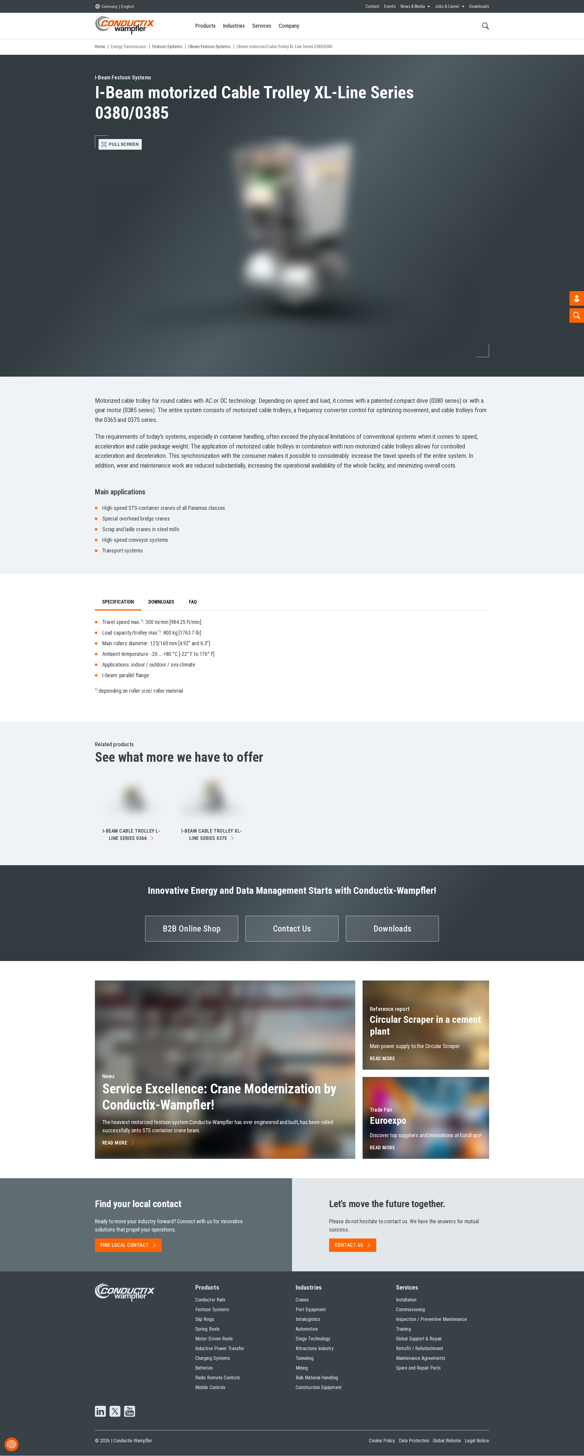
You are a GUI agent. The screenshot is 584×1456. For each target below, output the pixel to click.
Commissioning (410, 1309)
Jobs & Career (447, 6)
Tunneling (305, 1358)
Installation (406, 1300)
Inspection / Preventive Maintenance (431, 1319)
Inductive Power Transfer (219, 1348)
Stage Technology (313, 1339)
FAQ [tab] (193, 602)
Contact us (349, 1245)
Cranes (302, 1300)
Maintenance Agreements (420, 1358)
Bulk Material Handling (317, 1378)
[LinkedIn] (100, 1412)
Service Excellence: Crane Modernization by (219, 1097)
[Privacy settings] (12, 1444)
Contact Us (292, 929)
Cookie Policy (382, 1441)
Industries (234, 26)
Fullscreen (124, 144)
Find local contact (124, 1245)
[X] (114, 1412)
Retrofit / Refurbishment (419, 1348)
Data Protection (414, 1441)
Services (261, 26)
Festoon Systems (212, 1309)
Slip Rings (204, 1319)
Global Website (447, 1441)
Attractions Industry (315, 1348)
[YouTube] (129, 1412)
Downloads (479, 6)
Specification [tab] (118, 602)
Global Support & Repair (419, 1339)
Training (403, 1329)
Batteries (204, 1368)
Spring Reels (207, 1329)
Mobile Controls (210, 1387)
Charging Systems (212, 1358)
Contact (372, 6)
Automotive (307, 1329)
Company (289, 26)
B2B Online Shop (192, 929)
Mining (302, 1368)
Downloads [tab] (161, 602)
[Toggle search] (485, 25)
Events (390, 6)
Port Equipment (311, 1309)
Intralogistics (308, 1319)
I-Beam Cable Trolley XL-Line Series (211, 834)
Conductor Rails (210, 1300)
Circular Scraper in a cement (425, 1025)
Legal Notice (477, 1441)
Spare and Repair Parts (418, 1368)
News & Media (413, 6)
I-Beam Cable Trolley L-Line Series (131, 834)
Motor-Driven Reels (214, 1339)
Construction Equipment (319, 1387)
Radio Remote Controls (217, 1378)
